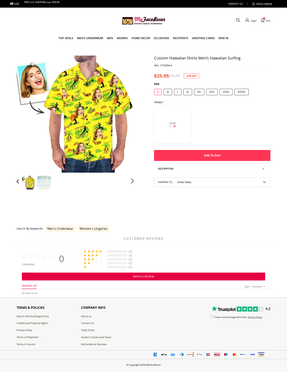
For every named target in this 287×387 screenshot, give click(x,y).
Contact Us (87, 323)
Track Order (264, 4)
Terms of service (26, 344)
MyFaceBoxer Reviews (94, 344)
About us (86, 316)
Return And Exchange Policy (33, 316)
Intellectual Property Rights (32, 323)
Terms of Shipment (27, 337)
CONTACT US (235, 3)
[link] (66, 38)
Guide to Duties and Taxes (96, 337)
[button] (238, 20)
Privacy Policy (24, 330)
